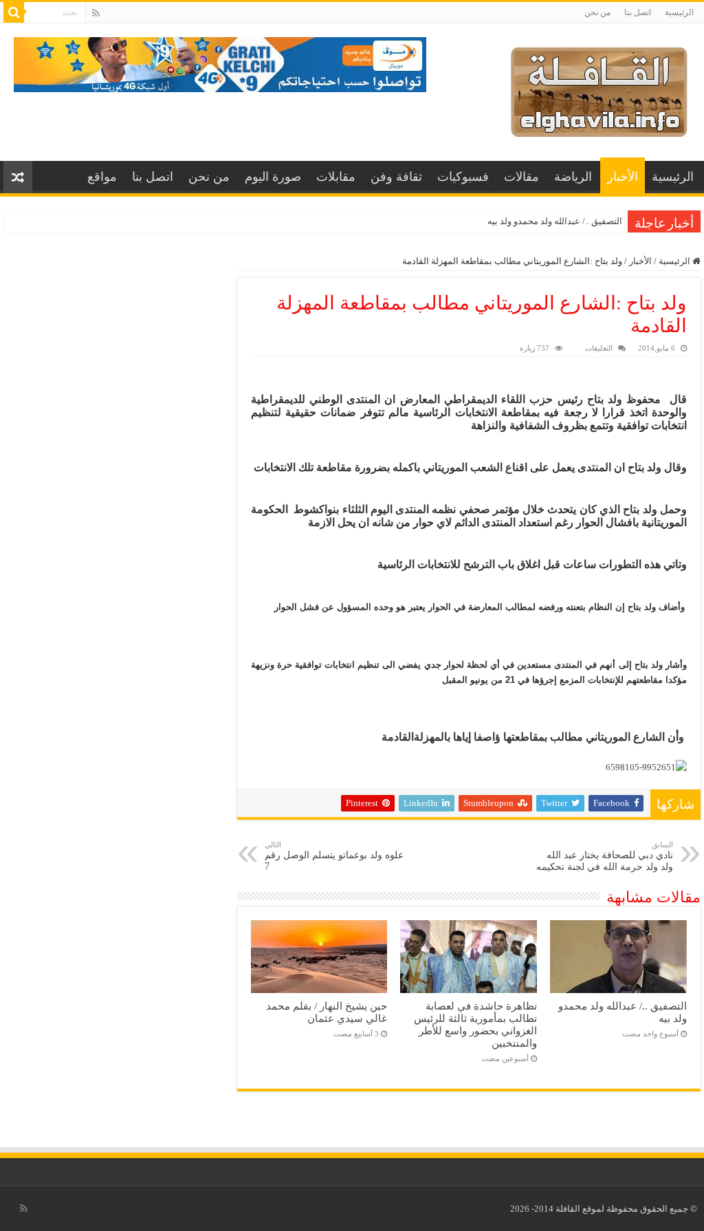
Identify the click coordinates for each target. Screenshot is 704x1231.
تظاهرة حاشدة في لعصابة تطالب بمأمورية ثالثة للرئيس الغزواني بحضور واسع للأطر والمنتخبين (475, 1024)
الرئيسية (679, 12)
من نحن (597, 12)
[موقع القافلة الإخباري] (599, 89)
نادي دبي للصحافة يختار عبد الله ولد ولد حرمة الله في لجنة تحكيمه (604, 856)
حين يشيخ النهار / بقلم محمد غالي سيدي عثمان (326, 1012)
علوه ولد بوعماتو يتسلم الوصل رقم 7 (334, 855)
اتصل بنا (637, 12)
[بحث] (13, 12)
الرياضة (573, 177)
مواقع (102, 177)
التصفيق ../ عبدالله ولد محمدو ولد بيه (554, 221)
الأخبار (622, 177)
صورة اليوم (273, 177)
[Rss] (96, 13)
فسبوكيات (463, 177)
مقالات (521, 177)
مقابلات (335, 177)
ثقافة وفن (396, 177)
